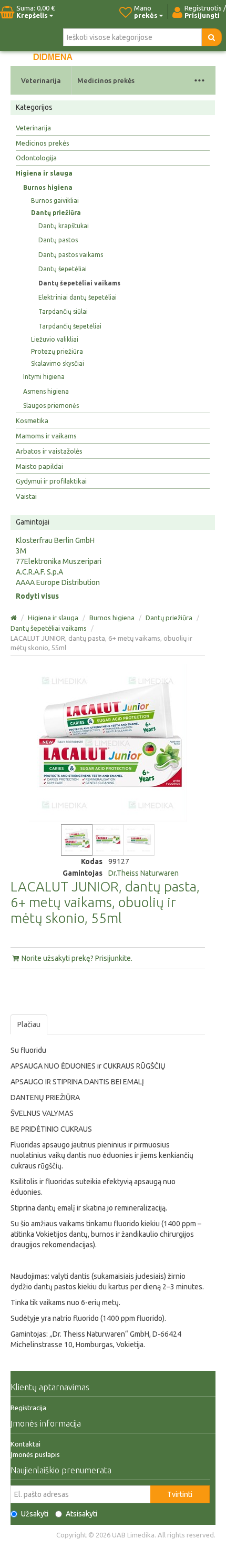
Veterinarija (41, 80)
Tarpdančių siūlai (63, 311)
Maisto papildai (39, 466)
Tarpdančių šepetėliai (69, 326)
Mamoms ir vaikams (46, 435)
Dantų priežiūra (56, 212)
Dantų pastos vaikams (70, 254)
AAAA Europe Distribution (58, 582)
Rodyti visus (37, 596)
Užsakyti (34, 1514)
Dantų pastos (58, 240)
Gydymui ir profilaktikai (51, 481)
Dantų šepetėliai (62, 268)
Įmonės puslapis (35, 1454)
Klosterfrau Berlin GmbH (55, 540)
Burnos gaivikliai (55, 200)
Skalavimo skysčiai (57, 363)
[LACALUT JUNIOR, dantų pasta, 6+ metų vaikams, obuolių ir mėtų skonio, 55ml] (77, 840)
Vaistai (26, 496)
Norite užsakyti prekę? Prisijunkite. (76, 958)
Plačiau (28, 1024)
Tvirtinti (179, 1494)
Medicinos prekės (106, 80)
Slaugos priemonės (51, 405)
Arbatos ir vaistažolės (49, 451)
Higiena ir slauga (44, 173)
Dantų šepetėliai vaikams (79, 283)
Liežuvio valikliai (54, 339)
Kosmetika (32, 420)
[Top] (14, 617)
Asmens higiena (46, 391)
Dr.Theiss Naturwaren (143, 873)
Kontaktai (25, 1444)
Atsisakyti (81, 1514)
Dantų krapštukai (63, 225)
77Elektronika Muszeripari (58, 561)
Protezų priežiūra (57, 351)
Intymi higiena (44, 376)
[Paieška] (211, 37)
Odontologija (36, 157)
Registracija (28, 1407)
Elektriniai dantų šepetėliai (77, 297)
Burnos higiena (48, 187)
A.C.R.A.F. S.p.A (39, 572)
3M (21, 551)
